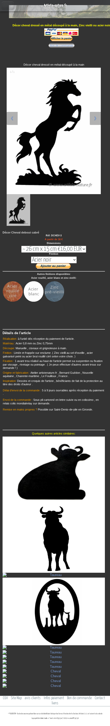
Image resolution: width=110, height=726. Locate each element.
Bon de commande (61, 45)
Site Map (16, 698)
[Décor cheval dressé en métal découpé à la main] (18, 210)
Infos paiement (54, 698)
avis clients (33, 698)
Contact (100, 698)
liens (55, 703)
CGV (5, 698)
